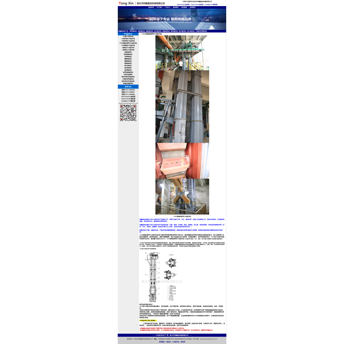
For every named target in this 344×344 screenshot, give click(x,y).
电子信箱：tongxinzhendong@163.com (205, 339)
